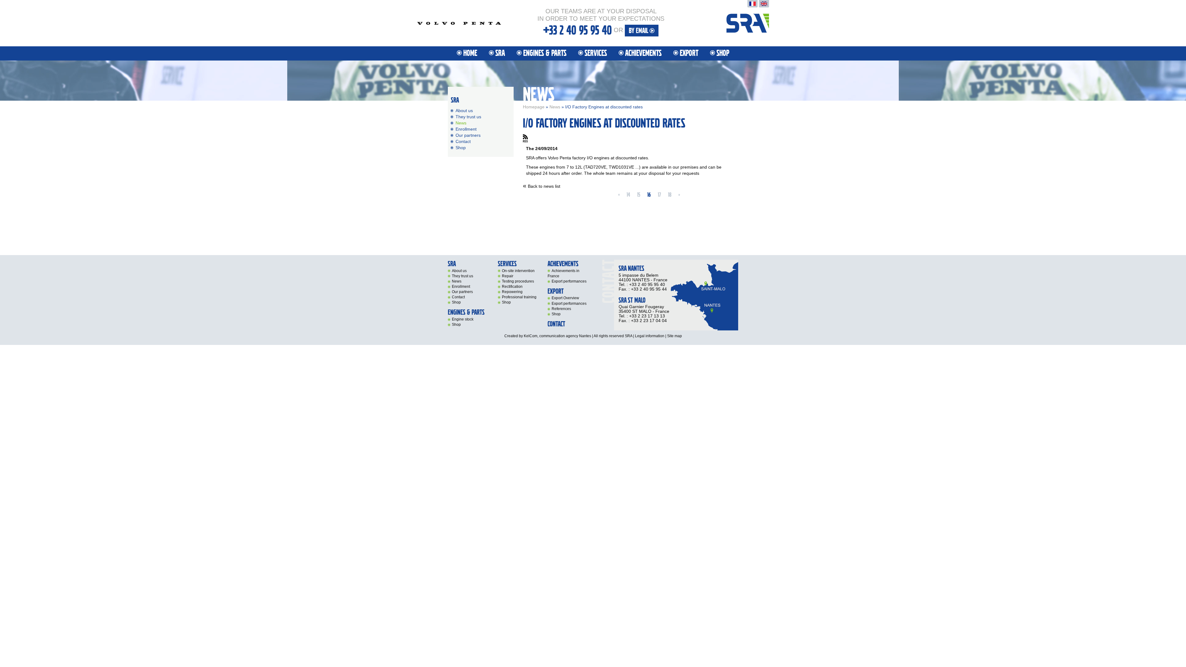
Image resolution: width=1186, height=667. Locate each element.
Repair (507, 276)
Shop (723, 53)
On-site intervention (518, 271)
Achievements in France (563, 273)
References (561, 309)
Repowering (512, 292)
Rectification (512, 286)
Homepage (534, 106)
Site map (674, 336)
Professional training (519, 297)
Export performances (569, 281)
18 (669, 194)
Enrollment (466, 129)
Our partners (468, 135)
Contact (463, 141)
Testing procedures (518, 281)
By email (639, 31)
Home (470, 53)
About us (464, 110)
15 (638, 194)
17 (659, 194)
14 (628, 194)
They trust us (468, 116)
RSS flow (525, 138)
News (554, 106)
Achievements (643, 53)
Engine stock (462, 319)
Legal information (649, 336)
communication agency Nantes (565, 336)
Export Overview (565, 298)
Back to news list (544, 186)
